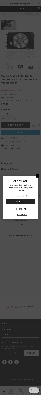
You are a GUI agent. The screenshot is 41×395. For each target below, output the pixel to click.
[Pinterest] (15, 209)
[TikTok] (20, 209)
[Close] (37, 176)
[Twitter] (25, 209)
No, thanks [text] (22, 214)
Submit (20, 201)
